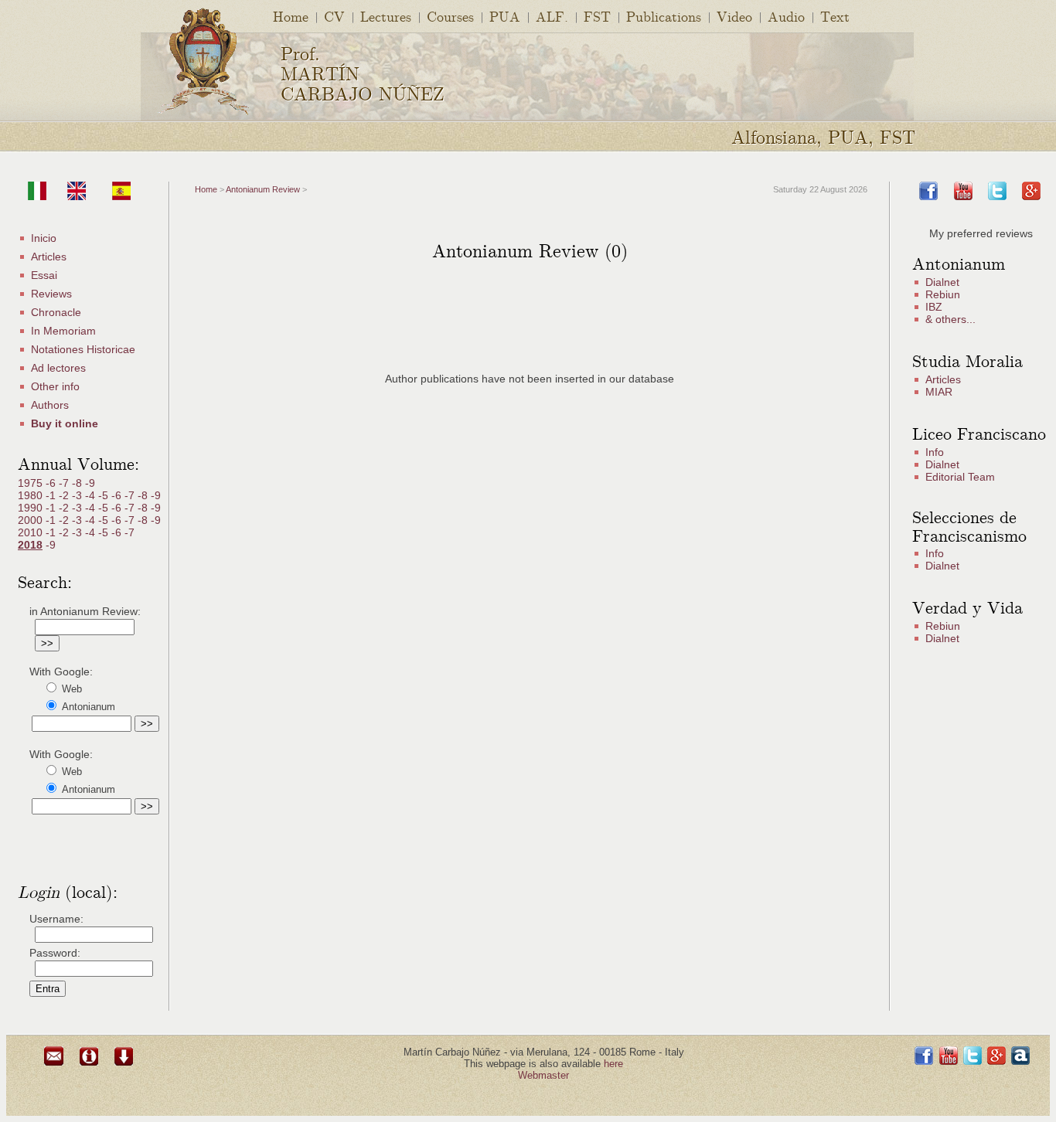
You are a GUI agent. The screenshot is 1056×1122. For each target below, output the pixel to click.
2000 (32, 520)
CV (334, 16)
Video (734, 16)
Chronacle (56, 312)
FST (597, 16)
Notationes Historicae (83, 349)
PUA (504, 16)
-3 (78, 495)
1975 (32, 483)
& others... (950, 319)
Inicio (43, 238)
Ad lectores (58, 368)
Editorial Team (960, 477)
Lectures (385, 16)
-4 (91, 495)
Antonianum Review (263, 189)
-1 (52, 495)
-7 (65, 483)
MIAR (938, 392)
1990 (32, 508)
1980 (32, 495)
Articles (48, 256)
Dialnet (942, 282)
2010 (32, 532)
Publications (663, 16)
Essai (44, 275)
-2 (65, 495)
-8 (78, 483)
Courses (450, 16)
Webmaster (543, 1075)
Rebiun (942, 294)
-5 (104, 495)
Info (934, 452)
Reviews (51, 293)
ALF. (552, 16)
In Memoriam (63, 331)
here (613, 1063)
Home (290, 16)
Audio (786, 16)
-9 (90, 483)
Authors (50, 405)
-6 (52, 483)
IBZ (933, 307)
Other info (55, 386)
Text (835, 16)
